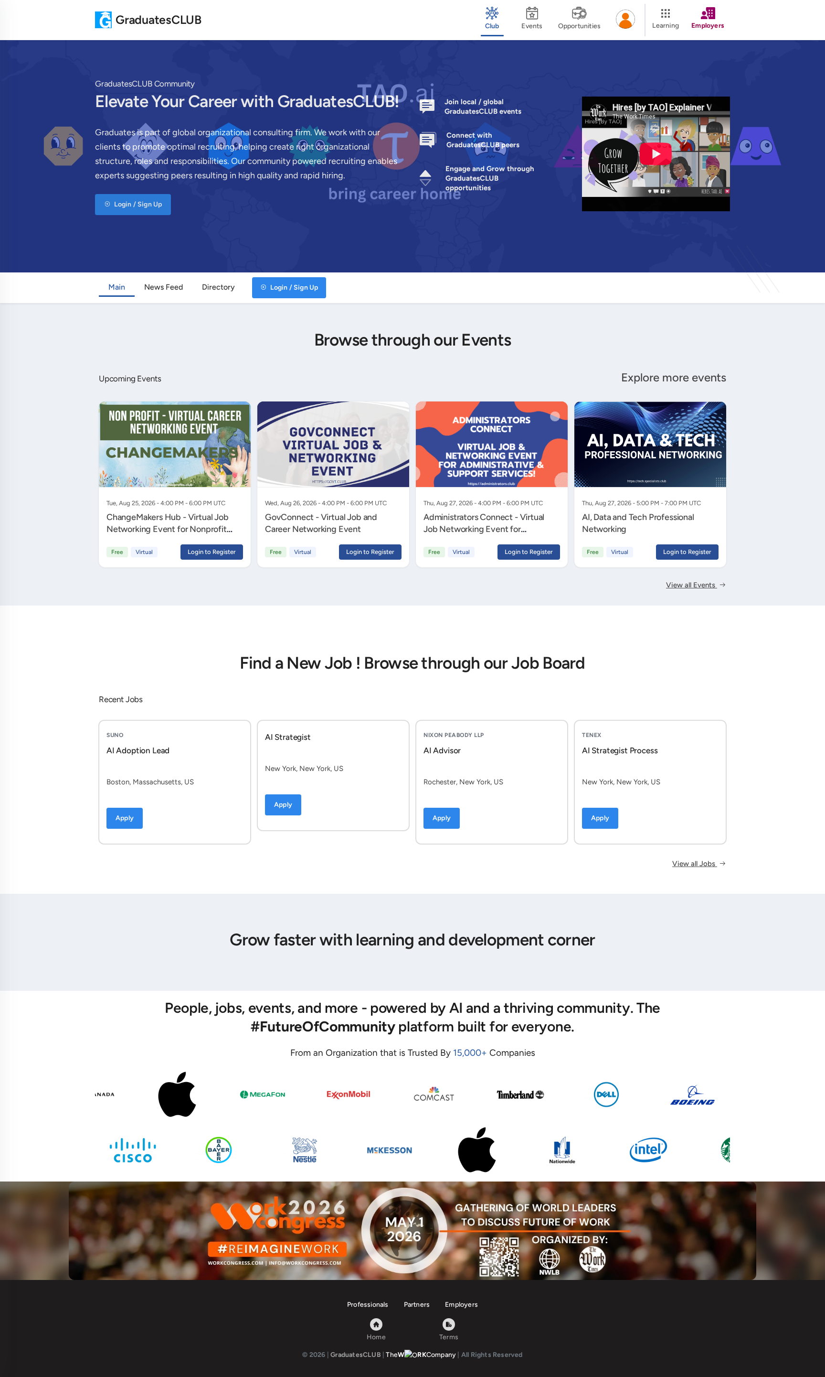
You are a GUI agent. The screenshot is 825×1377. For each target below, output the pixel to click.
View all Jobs (694, 863)
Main (116, 287)
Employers (461, 1305)
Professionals (368, 1305)
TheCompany (421, 1355)
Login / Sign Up (137, 204)
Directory (218, 287)
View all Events (691, 585)
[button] (625, 20)
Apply (125, 818)
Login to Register (212, 551)
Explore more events (673, 377)
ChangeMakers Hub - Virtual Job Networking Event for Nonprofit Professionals (167, 529)
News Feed (163, 287)
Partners (417, 1305)
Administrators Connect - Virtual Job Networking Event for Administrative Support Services (484, 529)
